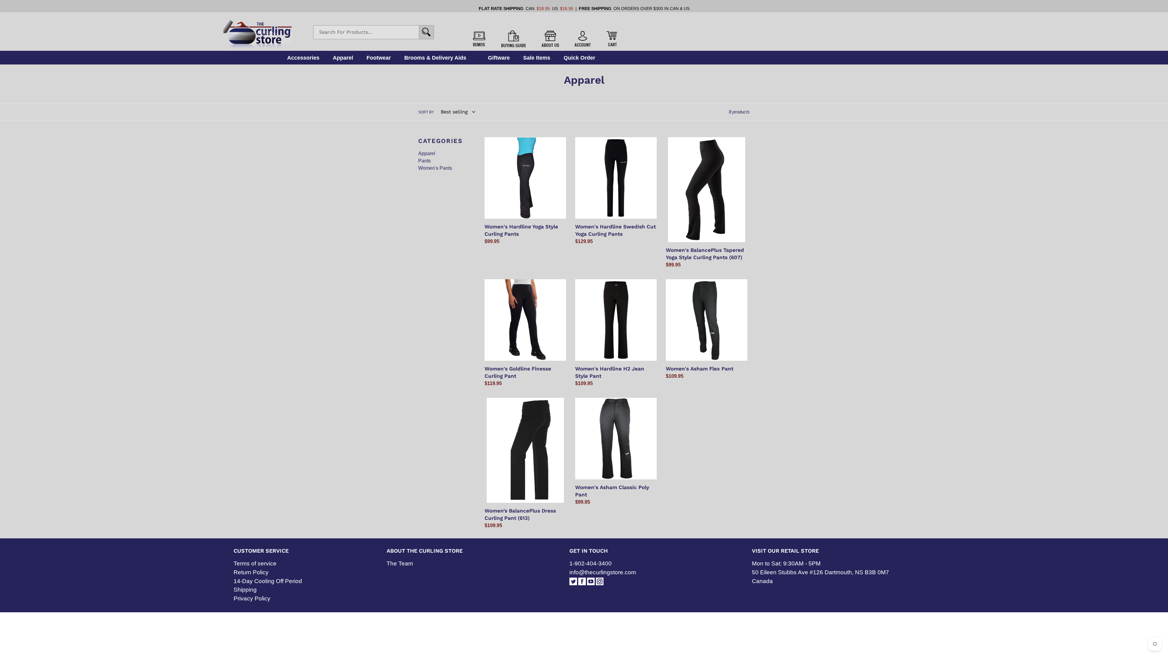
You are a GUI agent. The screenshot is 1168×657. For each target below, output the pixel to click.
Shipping (245, 589)
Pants (424, 160)
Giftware (499, 57)
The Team (400, 563)
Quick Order (579, 57)
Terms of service (255, 563)
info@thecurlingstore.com (602, 572)
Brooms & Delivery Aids (435, 57)
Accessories (303, 57)
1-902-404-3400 (590, 563)
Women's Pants (435, 168)
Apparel (343, 57)
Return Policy (251, 572)
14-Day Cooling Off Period (268, 581)
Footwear (379, 57)
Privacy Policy (252, 598)
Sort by (426, 112)
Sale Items (536, 57)
